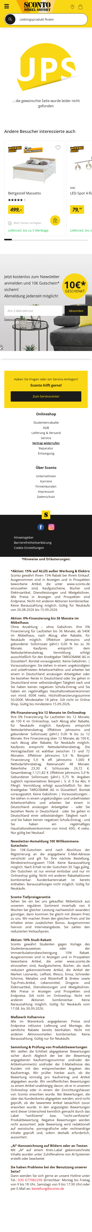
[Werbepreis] (15, 150)
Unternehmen (46, 476)
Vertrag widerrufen (46, 443)
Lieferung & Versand (46, 433)
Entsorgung (46, 453)
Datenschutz (46, 497)
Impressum (46, 491)
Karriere (46, 481)
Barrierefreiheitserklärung (33, 543)
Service (46, 438)
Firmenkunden (46, 486)
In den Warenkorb (55, 220)
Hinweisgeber (24, 537)
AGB (46, 428)
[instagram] (51, 526)
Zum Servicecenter (46, 396)
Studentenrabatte (46, 422)
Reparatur (46, 448)
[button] (5, 7)
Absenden (76, 311)
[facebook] (40, 526)
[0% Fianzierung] (33, 150)
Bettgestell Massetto (19, 234)
